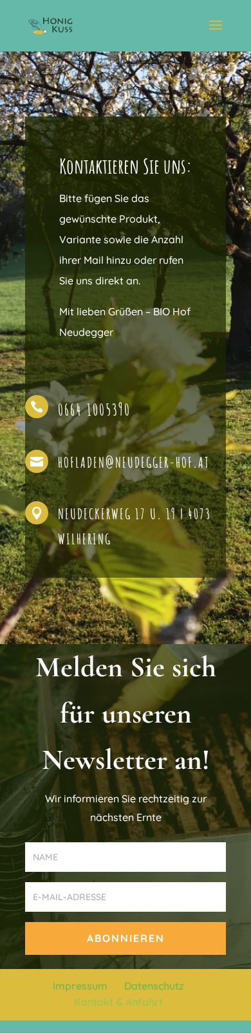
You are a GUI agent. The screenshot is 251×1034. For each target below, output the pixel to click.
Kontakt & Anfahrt (118, 1001)
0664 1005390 (94, 410)
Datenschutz (154, 985)
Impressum (80, 985)
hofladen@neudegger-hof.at (134, 462)
